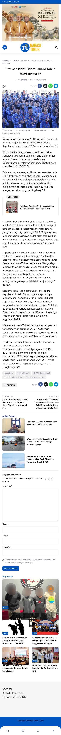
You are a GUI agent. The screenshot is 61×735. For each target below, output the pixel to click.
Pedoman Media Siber (15, 696)
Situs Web (6, 547)
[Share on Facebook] (40, 86)
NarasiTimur (33, 720)
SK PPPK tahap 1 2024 (13, 377)
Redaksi (7, 688)
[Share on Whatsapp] (50, 86)
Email (5, 535)
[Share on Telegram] (56, 86)
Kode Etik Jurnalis (12, 692)
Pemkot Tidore (23, 373)
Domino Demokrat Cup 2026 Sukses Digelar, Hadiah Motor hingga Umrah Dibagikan (44, 641)
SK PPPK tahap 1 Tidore (35, 377)
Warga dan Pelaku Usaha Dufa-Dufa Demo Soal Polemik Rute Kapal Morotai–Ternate (42, 442)
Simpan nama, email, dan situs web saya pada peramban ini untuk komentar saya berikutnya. (30, 561)
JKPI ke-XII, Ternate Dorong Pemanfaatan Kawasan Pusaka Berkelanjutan (15, 668)
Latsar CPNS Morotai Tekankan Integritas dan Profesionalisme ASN (45, 668)
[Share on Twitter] (45, 86)
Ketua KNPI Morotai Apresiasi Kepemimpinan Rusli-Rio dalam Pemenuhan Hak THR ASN (40, 459)
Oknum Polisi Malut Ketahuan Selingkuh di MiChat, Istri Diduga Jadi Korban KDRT (14, 641)
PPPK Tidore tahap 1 (41, 373)
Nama (5, 524)
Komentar (7, 486)
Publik (35, 633)
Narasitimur (9, 373)
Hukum (5, 607)
